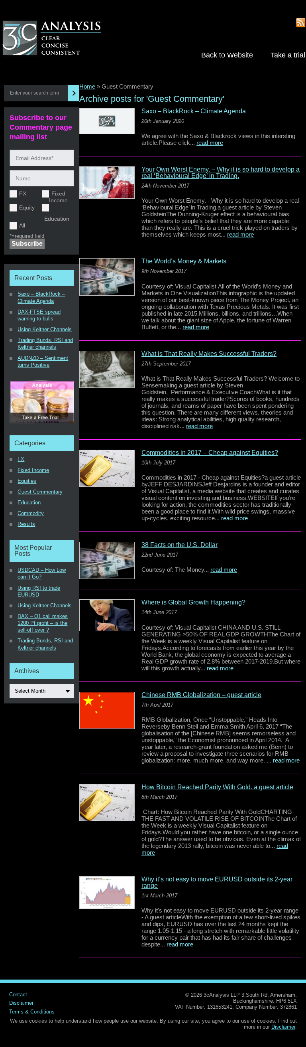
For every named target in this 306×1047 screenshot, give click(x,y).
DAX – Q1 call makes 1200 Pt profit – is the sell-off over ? (43, 623)
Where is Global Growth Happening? (193, 602)
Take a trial (288, 55)
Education (56, 218)
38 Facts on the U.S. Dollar (179, 545)
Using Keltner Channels (45, 329)
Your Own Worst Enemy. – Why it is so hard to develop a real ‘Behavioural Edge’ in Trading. (220, 172)
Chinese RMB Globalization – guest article (201, 695)
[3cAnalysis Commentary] (60, 38)
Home (87, 86)
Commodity (31, 513)
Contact (18, 994)
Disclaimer (21, 1003)
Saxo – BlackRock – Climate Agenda (193, 111)
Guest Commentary (40, 492)
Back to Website (227, 55)
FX (22, 193)
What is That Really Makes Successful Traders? (209, 354)
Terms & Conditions (32, 1011)
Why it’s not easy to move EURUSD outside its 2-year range (216, 882)
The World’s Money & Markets (183, 261)
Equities (27, 481)
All (22, 225)
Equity (27, 207)
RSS (301, 23)
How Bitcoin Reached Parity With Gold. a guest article (217, 787)
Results (26, 524)
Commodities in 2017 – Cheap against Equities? (209, 453)
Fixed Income (58, 196)
